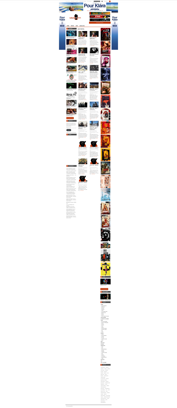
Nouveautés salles (103, 312)
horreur (108, 385)
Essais (102, 325)
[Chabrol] (105, 187)
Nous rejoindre (97, 1)
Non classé (102, 342)
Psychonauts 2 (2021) (103, 285)
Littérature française (104, 329)
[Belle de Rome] (105, 120)
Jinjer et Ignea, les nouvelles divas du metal (94, 55)
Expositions (102, 351)
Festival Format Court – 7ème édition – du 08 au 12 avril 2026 (71, 89)
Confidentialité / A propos (82, 1)
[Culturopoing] (75, 21)
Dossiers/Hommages (104, 305)
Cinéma (68, 25)
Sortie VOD (102, 359)
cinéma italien (103, 399)
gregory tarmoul (68, 171)
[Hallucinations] (105, 80)
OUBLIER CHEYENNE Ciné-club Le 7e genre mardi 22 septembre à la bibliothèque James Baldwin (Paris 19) (71, 46)
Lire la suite (84, 44)
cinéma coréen (103, 381)
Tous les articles (68, 1)
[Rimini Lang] (105, 248)
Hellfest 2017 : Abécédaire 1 (82, 147)
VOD (101, 361)
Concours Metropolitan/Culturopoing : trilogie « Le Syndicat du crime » (70, 206)
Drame (106, 399)
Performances (103, 355)
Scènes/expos (82, 25)
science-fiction (103, 391)
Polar (102, 330)
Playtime (102, 344)
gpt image (67, 202)
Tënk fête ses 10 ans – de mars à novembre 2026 (70, 98)
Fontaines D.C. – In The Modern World (105, 300)
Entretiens (102, 324)
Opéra (102, 353)
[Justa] (88, 6)
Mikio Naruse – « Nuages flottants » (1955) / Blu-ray (71, 107)
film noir (102, 371)
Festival (102, 310)
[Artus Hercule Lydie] (105, 214)
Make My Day (102, 374)
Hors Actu (102, 337)
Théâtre (102, 358)
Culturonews (72, 1)
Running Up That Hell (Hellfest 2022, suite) (81, 55)
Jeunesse (102, 327)
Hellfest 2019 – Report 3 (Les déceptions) (94, 89)
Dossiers (102, 323)
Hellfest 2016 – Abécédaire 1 (94, 165)
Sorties (102, 331)
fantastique (102, 388)
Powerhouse (102, 384)
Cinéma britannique (103, 392)
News (102, 341)
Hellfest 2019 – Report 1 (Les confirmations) (82, 89)
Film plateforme (103, 317)
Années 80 (108, 392)
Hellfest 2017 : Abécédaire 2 (94, 147)
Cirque (102, 346)
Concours (76, 1)
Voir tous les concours (99, 22)
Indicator (107, 381)
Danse (102, 347)
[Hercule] (105, 227)
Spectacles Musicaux (103, 357)
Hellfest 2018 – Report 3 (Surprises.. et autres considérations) (94, 128)
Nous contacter (89, 1)
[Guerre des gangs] (105, 160)
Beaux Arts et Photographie (104, 322)
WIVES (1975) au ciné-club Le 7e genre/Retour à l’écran (70, 115)
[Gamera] (105, 174)
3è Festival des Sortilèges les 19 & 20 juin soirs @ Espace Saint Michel (71, 81)
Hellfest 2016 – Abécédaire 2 (82, 183)
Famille (106, 374)
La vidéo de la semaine (104, 338)
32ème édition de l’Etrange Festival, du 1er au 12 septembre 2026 (71, 37)
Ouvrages (102, 354)
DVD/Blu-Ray (103, 306)
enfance (105, 368)
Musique (72, 25)
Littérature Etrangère (104, 328)
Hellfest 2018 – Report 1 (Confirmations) (94, 109)
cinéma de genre (103, 377)
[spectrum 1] (105, 275)
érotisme (107, 378)
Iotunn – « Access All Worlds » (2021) (81, 72)
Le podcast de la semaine (105, 318)
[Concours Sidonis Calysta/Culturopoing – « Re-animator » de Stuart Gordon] (100, 13)
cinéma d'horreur (103, 385)
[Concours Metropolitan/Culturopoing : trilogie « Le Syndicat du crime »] (100, 19)
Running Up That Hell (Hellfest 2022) (93, 38)
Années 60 (108, 368)
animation (102, 368)
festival (108, 398)
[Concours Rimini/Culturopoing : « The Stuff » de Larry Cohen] (100, 16)
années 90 (107, 367)
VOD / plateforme (103, 362)
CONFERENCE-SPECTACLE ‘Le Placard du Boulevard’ (71, 55)
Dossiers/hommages (103, 335)
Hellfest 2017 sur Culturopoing (81, 165)
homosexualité (103, 367)
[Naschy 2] (105, 147)
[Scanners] (105, 107)
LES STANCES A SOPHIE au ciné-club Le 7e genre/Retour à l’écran (71, 72)
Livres (77, 25)
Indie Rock (105, 371)
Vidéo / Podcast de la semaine (105, 316)
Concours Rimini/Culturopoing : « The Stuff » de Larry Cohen (71, 196)
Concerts (102, 334)
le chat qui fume (103, 378)
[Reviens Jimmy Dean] (105, 67)
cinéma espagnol (107, 388)
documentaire (108, 395)
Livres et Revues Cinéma (104, 311)
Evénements (102, 309)
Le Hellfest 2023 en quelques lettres (81, 38)
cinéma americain (103, 402)
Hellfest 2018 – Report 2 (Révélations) (82, 128)
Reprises (102, 313)
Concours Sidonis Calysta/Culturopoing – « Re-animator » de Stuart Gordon (71, 169)
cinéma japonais (103, 395)
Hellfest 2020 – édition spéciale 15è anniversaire (94, 72)
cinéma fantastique (103, 398)
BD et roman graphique (104, 321)
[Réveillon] (105, 40)
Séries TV (102, 314)
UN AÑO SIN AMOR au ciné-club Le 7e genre (71, 64)
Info (102, 1)
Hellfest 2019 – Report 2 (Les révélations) (82, 109)
